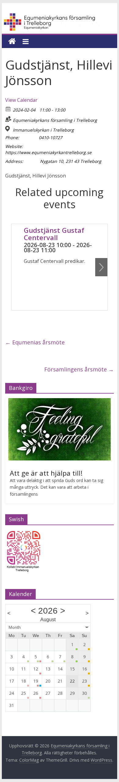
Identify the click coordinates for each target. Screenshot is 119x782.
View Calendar (21, 100)
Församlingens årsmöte (79, 369)
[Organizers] (8, 119)
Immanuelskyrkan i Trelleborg (43, 130)
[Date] (8, 109)
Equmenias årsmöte (35, 342)
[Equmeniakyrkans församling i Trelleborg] (59, 15)
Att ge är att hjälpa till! (46, 472)
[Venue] (8, 129)
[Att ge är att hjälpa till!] (59, 401)
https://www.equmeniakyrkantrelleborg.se (48, 152)
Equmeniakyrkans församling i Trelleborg (55, 120)
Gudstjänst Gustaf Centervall (54, 234)
